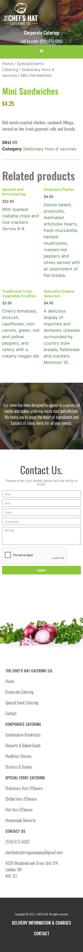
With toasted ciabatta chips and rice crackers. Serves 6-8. (20, 209)
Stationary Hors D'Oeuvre (24, 788)
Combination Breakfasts (23, 734)
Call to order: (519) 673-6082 (41, 41)
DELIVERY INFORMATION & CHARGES (41, 922)
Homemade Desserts (20, 820)
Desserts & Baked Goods (23, 745)
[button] (41, 50)
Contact (11, 713)
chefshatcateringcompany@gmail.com (34, 852)
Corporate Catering (41, 32)
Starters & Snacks (18, 767)
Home (7, 63)
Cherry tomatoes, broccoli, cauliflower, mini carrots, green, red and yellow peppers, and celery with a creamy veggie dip (20, 324)
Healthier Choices (18, 756)
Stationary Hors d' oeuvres (49, 148)
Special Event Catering (21, 702)
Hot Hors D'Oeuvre (19, 809)
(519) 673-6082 (17, 841)
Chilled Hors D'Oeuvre (21, 799)
